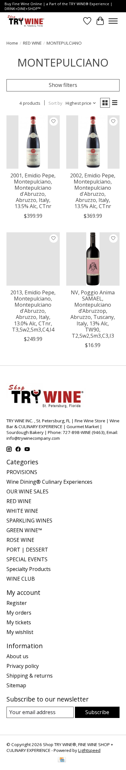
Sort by (55, 103)
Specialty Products (28, 569)
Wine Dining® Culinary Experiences (49, 481)
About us (17, 656)
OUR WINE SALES (27, 491)
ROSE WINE (20, 539)
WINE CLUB (20, 578)
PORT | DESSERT (27, 549)
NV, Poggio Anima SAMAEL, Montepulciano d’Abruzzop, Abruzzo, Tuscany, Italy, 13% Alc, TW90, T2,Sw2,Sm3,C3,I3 (92, 314)
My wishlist (19, 632)
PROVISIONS (21, 472)
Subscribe (97, 712)
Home (12, 43)
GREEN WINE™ (24, 530)
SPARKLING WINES (29, 520)
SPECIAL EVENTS (26, 559)
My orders (18, 612)
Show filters (63, 85)
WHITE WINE (22, 510)
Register (16, 603)
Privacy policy (22, 666)
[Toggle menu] (113, 21)
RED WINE (32, 43)
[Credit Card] (62, 760)
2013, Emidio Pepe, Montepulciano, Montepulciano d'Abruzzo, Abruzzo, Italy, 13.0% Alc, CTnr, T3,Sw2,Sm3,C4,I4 (33, 311)
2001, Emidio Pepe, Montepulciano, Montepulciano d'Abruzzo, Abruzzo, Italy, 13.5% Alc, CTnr (33, 191)
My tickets (18, 622)
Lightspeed (89, 750)
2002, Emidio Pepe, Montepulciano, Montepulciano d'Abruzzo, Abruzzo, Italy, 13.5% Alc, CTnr (92, 191)
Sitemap (16, 685)
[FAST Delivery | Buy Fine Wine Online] (25, 20)
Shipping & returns (29, 675)
